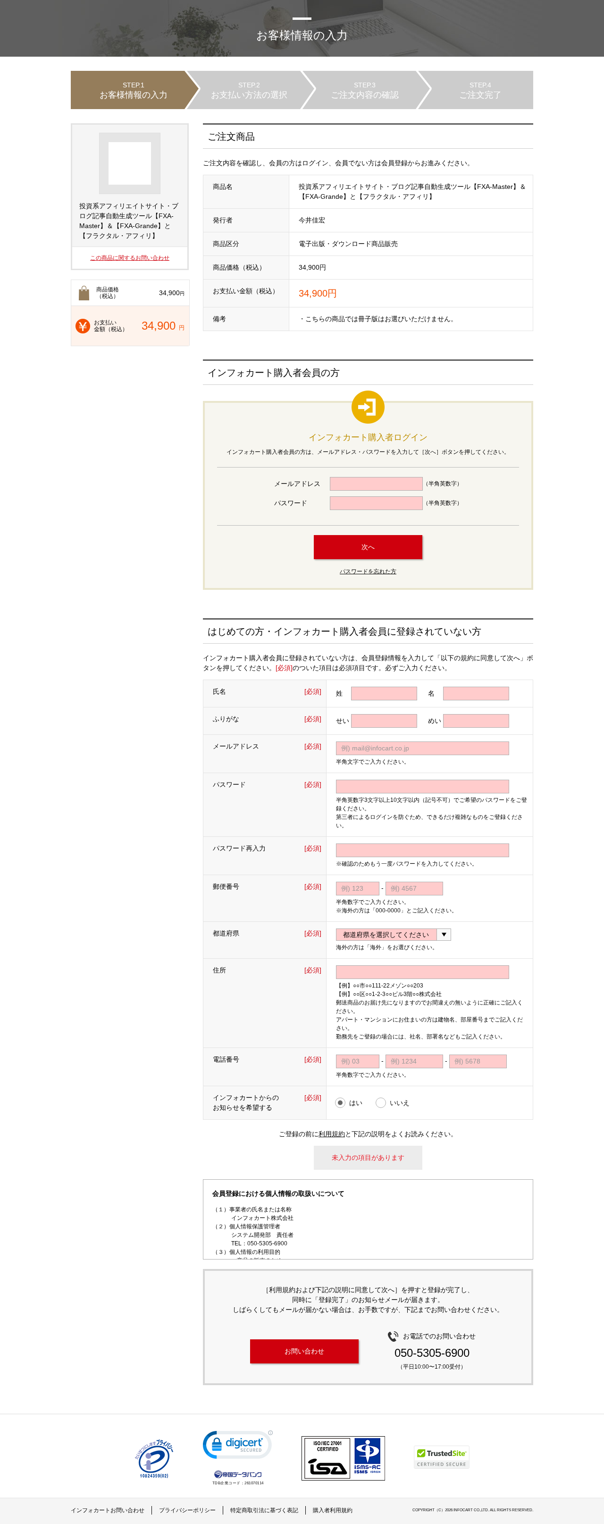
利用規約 (332, 1134)
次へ (368, 547)
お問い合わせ (304, 1351)
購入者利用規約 (332, 1510)
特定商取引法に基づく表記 (264, 1510)
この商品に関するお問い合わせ (129, 258)
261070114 (254, 1483)
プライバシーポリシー (187, 1510)
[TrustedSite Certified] (441, 1457)
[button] (237, 1447)
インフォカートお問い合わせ (107, 1510)
